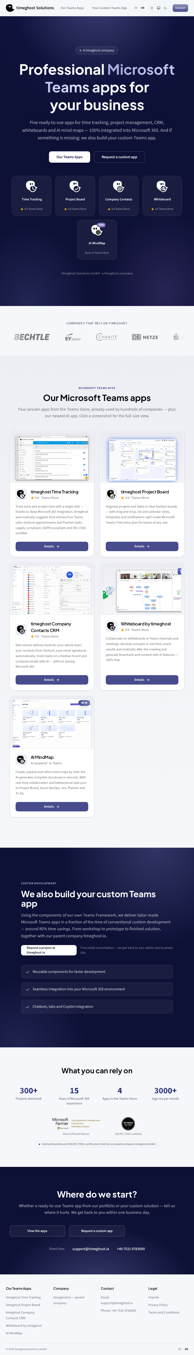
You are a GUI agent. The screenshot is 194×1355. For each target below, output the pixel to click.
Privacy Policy (158, 1305)
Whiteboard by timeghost (24, 1325)
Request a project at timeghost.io (41, 950)
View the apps (37, 1231)
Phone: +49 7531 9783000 (118, 1310)
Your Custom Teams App (109, 8)
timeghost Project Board (23, 1305)
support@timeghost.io (90, 1249)
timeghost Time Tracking (23, 1297)
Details (49, 546)
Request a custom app (119, 157)
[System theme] (158, 8)
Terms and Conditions (163, 1312)
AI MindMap (14, 1333)
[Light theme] (152, 8)
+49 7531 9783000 (131, 1249)
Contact (180, 8)
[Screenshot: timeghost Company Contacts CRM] (52, 589)
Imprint (153, 1297)
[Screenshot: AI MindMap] (52, 722)
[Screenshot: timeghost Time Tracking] (52, 457)
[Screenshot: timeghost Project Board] (142, 457)
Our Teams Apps (72, 8)
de (135, 8)
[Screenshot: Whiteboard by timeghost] (142, 589)
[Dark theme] (165, 8)
